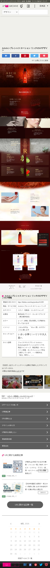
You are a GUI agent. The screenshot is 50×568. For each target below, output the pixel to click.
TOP (3, 396)
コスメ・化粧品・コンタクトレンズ (20, 396)
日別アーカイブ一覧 (25, 558)
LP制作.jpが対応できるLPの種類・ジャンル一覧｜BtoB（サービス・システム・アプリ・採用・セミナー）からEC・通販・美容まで (36, 465)
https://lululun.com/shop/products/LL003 (31, 302)
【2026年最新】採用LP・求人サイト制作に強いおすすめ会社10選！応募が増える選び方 (36, 486)
